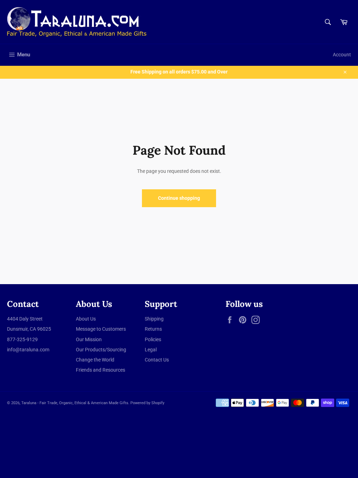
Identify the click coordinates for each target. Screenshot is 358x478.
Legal (151, 349)
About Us (86, 319)
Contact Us (157, 360)
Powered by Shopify (147, 403)
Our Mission (89, 339)
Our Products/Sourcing (101, 349)
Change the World (95, 360)
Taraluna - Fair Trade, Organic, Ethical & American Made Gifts (74, 403)
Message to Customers (101, 329)
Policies (153, 339)
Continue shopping (179, 198)
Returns (153, 329)
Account (342, 54)
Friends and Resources (100, 370)
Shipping (154, 319)
